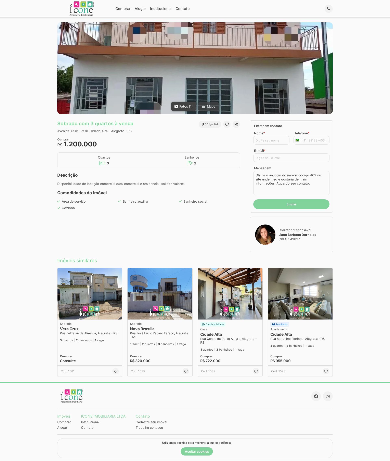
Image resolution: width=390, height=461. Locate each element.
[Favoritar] (227, 124)
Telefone (301, 133)
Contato (183, 8)
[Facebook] (316, 396)
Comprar (123, 8)
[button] (89, 294)
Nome (259, 133)
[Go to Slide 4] (92, 314)
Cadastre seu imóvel (151, 422)
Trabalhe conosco (149, 427)
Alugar (140, 8)
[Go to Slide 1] (80, 314)
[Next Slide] (118, 294)
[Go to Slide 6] (99, 314)
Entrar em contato (268, 126)
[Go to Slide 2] (84, 314)
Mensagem (262, 168)
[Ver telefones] (329, 9)
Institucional (160, 8)
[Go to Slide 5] (95, 314)
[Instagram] (328, 396)
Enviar (291, 204)
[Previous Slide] (61, 294)
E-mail (259, 151)
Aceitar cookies (197, 451)
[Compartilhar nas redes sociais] (236, 124)
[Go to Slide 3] (88, 314)
